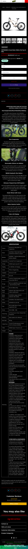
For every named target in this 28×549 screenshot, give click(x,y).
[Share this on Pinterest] (15, 95)
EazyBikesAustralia (9, 541)
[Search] (23, 1)
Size (2, 69)
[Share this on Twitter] (8, 95)
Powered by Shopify (17, 543)
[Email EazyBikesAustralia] (16, 538)
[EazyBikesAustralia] (14, 1)
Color (2, 63)
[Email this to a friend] (19, 95)
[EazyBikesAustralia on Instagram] (14, 538)
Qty (2, 75)
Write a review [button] (14, 503)
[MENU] (1, 1)
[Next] (26, 23)
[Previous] (2, 23)
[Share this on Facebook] (12, 95)
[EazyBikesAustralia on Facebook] (12, 538)
